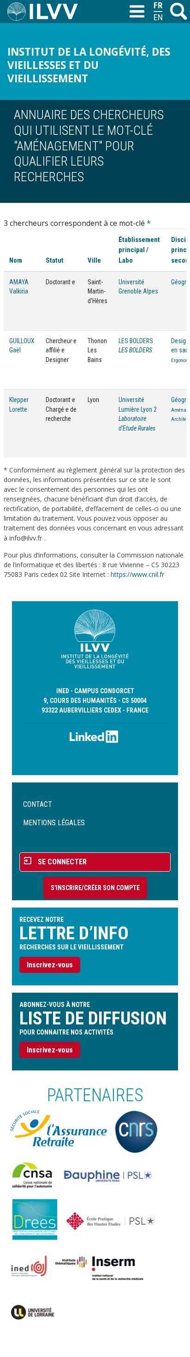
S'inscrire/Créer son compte (95, 887)
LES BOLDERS (136, 341)
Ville (94, 260)
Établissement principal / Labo (139, 250)
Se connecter (62, 861)
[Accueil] (46, 11)
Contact (37, 804)
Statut (55, 260)
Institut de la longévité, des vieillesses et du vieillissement (88, 65)
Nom (15, 260)
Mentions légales (54, 822)
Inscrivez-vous (50, 964)
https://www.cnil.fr (137, 574)
